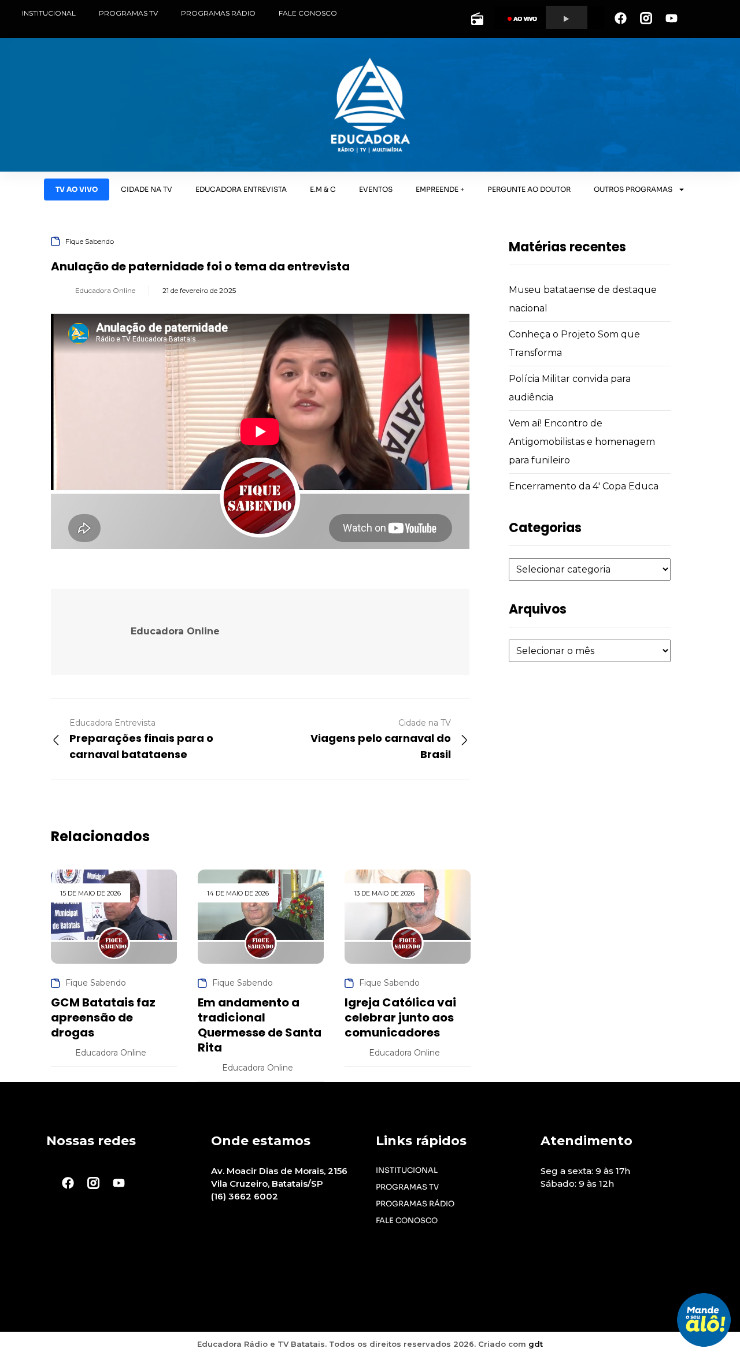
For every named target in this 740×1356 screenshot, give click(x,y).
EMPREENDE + (440, 189)
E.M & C (323, 189)
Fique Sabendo (89, 241)
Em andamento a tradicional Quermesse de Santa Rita (259, 1025)
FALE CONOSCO (308, 13)
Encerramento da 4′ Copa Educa (583, 486)
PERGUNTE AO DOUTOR (529, 189)
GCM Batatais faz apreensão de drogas (103, 1017)
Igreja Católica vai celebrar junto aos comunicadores (400, 1017)
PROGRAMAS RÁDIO (218, 13)
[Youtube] (671, 18)
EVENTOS (376, 189)
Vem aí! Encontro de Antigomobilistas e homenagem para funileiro (582, 442)
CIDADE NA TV (146, 189)
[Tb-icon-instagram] (646, 18)
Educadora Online (105, 290)
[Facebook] (620, 18)
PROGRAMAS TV (128, 13)
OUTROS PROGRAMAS (633, 189)
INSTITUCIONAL (49, 13)
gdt (535, 1343)
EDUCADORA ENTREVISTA (241, 189)
